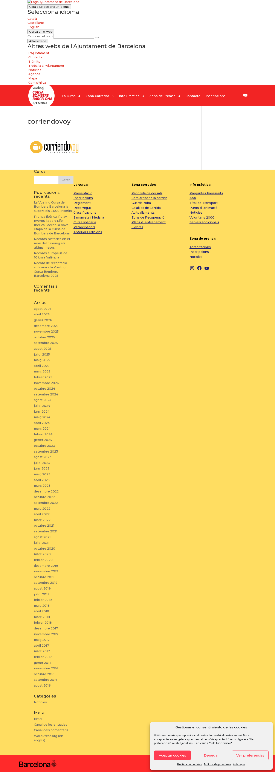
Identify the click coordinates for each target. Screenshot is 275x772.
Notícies (195, 212)
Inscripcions (216, 96)
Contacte (192, 96)
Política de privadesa (217, 764)
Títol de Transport (203, 203)
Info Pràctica (129, 96)
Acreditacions (200, 247)
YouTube (245, 95)
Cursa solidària (84, 222)
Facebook (238, 95)
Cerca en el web (40, 36)
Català (49, 6)
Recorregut (82, 208)
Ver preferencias (250, 755)
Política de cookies (189, 764)
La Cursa (69, 96)
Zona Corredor (97, 96)
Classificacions (84, 212)
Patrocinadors (84, 227)
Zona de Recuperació (147, 217)
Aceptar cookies (172, 755)
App (192, 198)
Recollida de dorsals (146, 193)
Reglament (82, 203)
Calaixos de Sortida (146, 208)
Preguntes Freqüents (206, 193)
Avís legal (239, 764)
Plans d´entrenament (148, 222)
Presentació (82, 193)
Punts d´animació (203, 208)
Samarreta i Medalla (88, 217)
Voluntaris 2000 (201, 217)
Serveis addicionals (204, 222)
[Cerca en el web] (97, 37)
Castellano (36, 23)
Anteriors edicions (87, 232)
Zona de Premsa (162, 96)
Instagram (232, 95)
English (33, 27)
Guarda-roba (141, 203)
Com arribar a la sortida (149, 198)
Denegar (211, 755)
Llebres (137, 227)
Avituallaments (143, 212)
